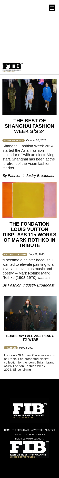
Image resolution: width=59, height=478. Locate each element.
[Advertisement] (29, 29)
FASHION (11, 347)
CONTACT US (20, 434)
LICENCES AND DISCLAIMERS (29, 439)
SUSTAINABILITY (13, 140)
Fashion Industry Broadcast (31, 175)
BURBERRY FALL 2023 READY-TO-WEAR (30, 337)
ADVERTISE (37, 430)
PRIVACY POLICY (37, 434)
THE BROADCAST (20, 430)
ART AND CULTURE (15, 254)
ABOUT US (50, 430)
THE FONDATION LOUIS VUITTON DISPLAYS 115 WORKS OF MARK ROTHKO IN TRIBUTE (29, 234)
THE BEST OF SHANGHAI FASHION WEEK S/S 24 (29, 126)
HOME (7, 430)
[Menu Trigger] (52, 8)
